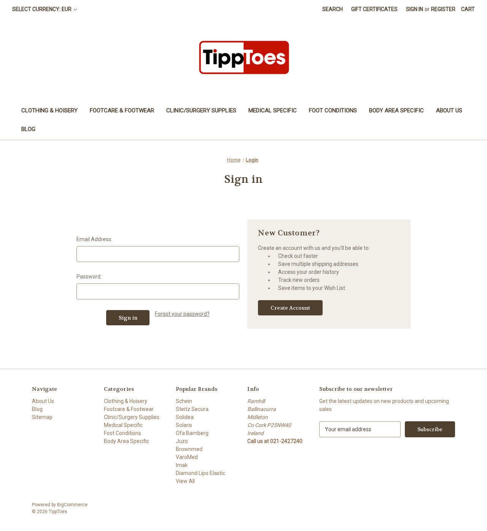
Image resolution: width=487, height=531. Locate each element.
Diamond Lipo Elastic (200, 473)
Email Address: (94, 239)
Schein (184, 401)
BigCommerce (72, 504)
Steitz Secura (192, 409)
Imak (182, 465)
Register (443, 9)
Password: (89, 276)
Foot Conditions (333, 110)
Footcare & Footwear (122, 110)
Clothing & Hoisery (49, 110)
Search (332, 9)
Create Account (290, 307)
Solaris (184, 425)
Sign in (414, 9)
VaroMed (187, 457)
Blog (28, 129)
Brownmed (189, 449)
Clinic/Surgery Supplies (201, 110)
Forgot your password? (182, 314)
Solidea (185, 417)
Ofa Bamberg (192, 433)
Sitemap (42, 417)
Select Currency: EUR (42, 9)
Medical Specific (272, 110)
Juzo (182, 441)
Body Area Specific (396, 110)
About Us (449, 110)
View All (185, 481)
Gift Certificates (374, 9)
